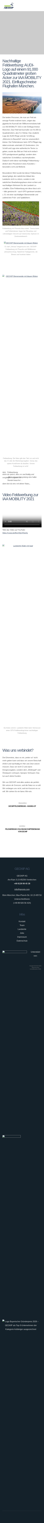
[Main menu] (39, 5)
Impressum (22, 937)
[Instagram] (20, 1517)
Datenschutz (22, 941)
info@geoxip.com (22, 889)
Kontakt (22, 921)
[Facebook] (17, 1517)
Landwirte (22, 929)
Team (22, 925)
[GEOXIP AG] (8, 5)
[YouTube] (26, 1517)
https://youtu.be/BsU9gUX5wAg (15, 533)
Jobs (22, 933)
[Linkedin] (23, 1517)
